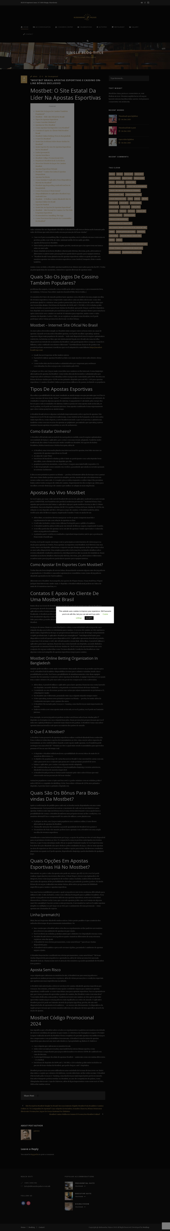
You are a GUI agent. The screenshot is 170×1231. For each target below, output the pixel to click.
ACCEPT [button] (89, 618)
